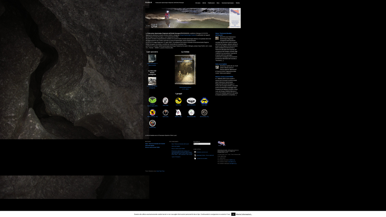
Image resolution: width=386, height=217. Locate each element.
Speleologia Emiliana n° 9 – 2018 (185, 88)
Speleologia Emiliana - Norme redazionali (205, 155)
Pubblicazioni (211, 3)
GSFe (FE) (165, 116)
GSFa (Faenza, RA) (152, 116)
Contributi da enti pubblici (202, 158)
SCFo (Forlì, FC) (204, 116)
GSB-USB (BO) (191, 105)
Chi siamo (197, 3)
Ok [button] (233, 214)
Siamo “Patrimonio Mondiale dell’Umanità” (155, 143)
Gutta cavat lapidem (221, 64)
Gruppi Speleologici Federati (188, 35)
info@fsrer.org (232, 160)
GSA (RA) (178, 105)
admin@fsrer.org (232, 163)
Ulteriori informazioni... (244, 214)
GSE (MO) (204, 105)
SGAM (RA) (152, 127)
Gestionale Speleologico (228, 3)
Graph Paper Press (160, 171)
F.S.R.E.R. (148, 2)
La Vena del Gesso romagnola (152, 87)
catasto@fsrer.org (232, 161)
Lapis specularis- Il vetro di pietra (152, 64)
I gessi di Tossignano (176, 156)
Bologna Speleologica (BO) (152, 105)
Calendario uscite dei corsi (202, 152)
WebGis (238, 3)
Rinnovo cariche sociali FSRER (224, 77)
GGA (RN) (165, 105)
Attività (204, 3)
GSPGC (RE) (178, 116)
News (218, 3)
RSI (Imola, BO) (191, 116)
